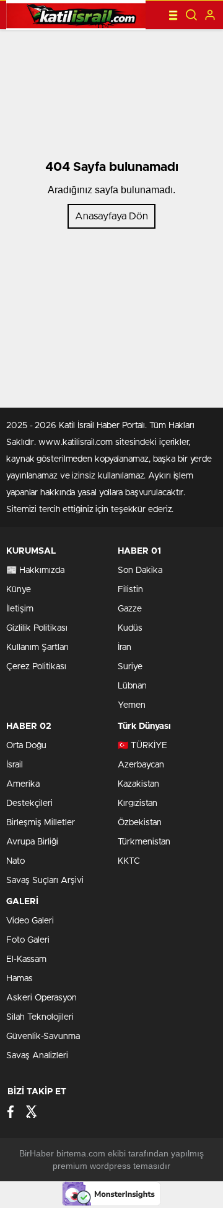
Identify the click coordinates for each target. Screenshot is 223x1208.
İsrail (14, 765)
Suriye (130, 666)
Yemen (132, 705)
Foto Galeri (28, 940)
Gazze (130, 609)
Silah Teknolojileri (40, 1017)
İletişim (19, 609)
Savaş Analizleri (37, 1055)
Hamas (19, 978)
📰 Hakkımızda (35, 570)
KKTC (129, 861)
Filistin (130, 589)
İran (124, 647)
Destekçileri (29, 803)
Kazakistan (138, 784)
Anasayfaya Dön (111, 216)
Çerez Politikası (36, 666)
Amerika (23, 784)
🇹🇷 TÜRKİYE (142, 745)
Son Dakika (140, 570)
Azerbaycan (141, 765)
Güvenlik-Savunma (43, 1036)
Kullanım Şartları (37, 647)
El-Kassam (26, 959)
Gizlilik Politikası (37, 628)
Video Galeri (30, 921)
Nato (15, 861)
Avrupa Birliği (32, 842)
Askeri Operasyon (41, 998)
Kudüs (130, 628)
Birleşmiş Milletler (40, 822)
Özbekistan (140, 822)
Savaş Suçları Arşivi (45, 880)
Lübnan (132, 686)
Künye (18, 589)
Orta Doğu (26, 745)
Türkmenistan (144, 842)
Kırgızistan (137, 803)
